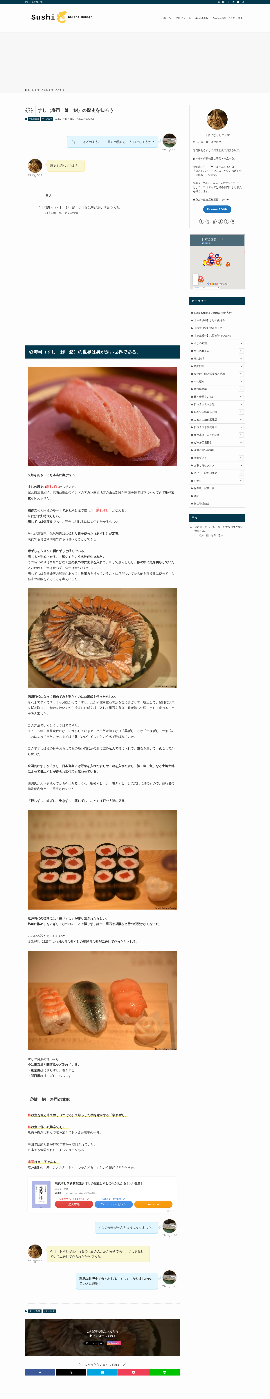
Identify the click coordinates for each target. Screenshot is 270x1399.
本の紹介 (199, 381)
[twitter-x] (219, 2)
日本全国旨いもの (204, 396)
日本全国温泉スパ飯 (205, 411)
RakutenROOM (217, 209)
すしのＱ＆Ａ (201, 350)
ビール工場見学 (203, 442)
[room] (228, 2)
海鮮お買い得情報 (204, 450)
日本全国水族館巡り (205, 427)
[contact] (238, 2)
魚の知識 (199, 358)
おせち (198, 480)
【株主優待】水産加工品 (208, 328)
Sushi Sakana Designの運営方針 (213, 312)
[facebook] (214, 2)
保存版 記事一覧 (204, 488)
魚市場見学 (200, 389)
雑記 (196, 495)
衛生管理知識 (201, 503)
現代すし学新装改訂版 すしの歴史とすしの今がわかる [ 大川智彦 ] (98, 1183)
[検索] (242, 2)
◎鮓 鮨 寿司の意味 (65, 212)
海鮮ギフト (200, 457)
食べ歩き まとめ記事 (207, 434)
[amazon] (233, 2)
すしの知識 (34, 119)
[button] (40, 1372)
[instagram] (223, 2)
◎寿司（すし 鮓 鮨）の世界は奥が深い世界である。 (83, 207)
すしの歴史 (47, 119)
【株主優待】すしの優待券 (209, 320)
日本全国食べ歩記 (204, 404)
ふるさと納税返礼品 (205, 419)
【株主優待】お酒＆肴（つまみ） (213, 335)
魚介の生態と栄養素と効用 (209, 373)
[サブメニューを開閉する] (241, 343)
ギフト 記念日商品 (205, 472)
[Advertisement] (135, 61)
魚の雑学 (199, 366)
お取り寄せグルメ (204, 465)
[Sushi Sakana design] (61, 18)
